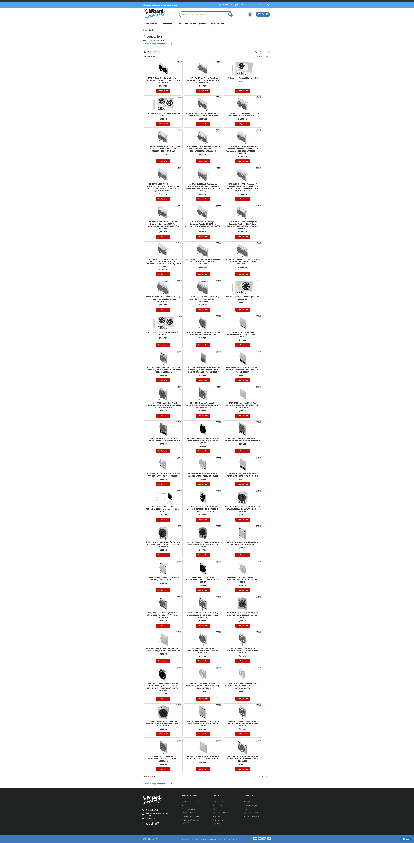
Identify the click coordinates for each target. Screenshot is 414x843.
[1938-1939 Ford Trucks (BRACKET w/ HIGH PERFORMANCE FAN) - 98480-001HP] (242, 568)
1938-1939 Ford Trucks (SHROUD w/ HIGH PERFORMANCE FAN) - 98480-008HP (242, 615)
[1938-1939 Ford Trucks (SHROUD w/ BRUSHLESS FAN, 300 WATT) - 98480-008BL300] (163, 604)
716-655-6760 (152, 810)
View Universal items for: (157, 784)
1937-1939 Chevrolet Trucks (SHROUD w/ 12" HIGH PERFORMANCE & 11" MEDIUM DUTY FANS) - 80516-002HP (203, 509)
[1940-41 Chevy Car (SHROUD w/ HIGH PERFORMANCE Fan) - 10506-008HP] (202, 747)
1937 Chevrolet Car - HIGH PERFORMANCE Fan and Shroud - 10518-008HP (163, 509)
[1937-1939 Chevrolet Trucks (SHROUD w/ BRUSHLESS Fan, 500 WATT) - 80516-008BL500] (163, 533)
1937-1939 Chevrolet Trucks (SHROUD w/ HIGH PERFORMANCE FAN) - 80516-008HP (203, 544)
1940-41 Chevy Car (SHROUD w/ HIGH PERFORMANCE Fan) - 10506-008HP (203, 758)
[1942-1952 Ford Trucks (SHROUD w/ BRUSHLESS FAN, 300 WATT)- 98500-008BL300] (242, 747)
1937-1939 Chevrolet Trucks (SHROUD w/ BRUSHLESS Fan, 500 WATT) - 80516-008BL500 (163, 544)
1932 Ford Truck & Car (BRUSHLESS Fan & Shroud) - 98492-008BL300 (203, 333)
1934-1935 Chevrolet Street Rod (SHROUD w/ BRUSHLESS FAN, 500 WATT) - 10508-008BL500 (202, 405)
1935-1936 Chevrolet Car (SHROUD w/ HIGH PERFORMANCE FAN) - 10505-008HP (203, 440)
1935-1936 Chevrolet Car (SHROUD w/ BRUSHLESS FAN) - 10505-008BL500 (242, 439)
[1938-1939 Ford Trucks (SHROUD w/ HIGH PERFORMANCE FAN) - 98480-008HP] (242, 604)
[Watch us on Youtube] (149, 839)
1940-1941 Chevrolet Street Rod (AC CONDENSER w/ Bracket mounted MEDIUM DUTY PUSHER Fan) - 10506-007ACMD (163, 687)
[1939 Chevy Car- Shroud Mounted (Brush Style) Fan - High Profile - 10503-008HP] (163, 639)
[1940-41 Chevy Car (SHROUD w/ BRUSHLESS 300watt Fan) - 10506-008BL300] (242, 712)
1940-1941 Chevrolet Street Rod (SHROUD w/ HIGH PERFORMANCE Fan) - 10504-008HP (163, 723)
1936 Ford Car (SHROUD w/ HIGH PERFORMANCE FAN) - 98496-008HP (242, 475)
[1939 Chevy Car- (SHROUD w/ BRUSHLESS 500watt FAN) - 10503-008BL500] (242, 639)
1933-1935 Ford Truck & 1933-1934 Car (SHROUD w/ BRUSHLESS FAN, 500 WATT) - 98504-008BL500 (163, 370)
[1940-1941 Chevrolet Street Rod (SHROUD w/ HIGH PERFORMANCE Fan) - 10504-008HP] (163, 712)
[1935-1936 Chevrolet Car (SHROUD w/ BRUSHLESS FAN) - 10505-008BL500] (242, 429)
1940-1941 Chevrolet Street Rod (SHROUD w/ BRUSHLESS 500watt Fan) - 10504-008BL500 (242, 686)
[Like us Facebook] (144, 839)
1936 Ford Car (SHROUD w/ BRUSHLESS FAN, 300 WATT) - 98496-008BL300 (163, 475)
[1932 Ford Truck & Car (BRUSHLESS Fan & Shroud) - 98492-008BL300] (202, 323)
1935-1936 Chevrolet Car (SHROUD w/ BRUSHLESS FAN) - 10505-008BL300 (163, 439)
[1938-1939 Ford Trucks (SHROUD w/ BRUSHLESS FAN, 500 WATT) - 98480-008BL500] (202, 604)
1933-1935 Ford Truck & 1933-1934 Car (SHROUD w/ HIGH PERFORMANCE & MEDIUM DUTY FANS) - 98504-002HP (203, 370)
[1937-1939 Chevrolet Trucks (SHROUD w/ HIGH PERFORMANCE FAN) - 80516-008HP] (202, 533)
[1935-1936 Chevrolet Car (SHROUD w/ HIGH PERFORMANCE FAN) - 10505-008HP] (202, 429)
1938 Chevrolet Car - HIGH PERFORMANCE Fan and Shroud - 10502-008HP (203, 580)
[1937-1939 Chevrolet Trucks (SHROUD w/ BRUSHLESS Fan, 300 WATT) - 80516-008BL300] (242, 498)
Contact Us (150, 819)
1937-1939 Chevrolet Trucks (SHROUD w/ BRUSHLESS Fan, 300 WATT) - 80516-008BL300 (242, 509)
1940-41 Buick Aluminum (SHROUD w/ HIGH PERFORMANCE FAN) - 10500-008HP (203, 723)
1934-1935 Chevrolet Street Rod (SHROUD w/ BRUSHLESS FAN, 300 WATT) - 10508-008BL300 (163, 405)
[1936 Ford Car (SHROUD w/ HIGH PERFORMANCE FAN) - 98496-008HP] (242, 465)
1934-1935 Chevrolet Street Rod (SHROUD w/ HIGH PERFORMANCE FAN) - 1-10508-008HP (242, 405)
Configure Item (163, 309)
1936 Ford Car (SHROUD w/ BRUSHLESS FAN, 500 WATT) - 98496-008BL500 (203, 475)
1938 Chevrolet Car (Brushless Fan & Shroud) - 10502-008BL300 (242, 543)
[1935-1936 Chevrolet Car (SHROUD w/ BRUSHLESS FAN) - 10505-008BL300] (163, 429)
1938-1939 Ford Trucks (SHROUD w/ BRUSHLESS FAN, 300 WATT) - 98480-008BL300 (163, 615)
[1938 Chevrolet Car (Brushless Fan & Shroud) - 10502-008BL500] (163, 568)
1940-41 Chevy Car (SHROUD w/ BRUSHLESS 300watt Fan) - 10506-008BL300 (242, 723)
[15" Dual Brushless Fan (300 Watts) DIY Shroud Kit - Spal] (180, 316)
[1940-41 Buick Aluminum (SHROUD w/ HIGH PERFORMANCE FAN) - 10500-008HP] (202, 712)
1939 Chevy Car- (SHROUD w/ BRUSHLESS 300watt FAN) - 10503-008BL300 (203, 650)
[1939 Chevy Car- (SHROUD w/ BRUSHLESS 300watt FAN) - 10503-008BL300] (202, 639)
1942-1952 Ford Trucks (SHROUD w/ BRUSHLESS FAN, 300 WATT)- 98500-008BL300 (243, 759)
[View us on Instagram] (153, 839)
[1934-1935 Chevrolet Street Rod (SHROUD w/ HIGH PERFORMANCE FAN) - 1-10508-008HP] (242, 394)
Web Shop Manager (230, 839)
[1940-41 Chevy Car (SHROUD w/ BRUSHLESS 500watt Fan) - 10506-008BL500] (163, 747)
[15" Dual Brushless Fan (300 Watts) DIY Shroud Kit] (163, 323)
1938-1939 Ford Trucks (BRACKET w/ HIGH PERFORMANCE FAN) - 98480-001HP (242, 580)
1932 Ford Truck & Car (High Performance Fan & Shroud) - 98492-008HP (242, 334)
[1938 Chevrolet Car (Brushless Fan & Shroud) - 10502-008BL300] (242, 533)
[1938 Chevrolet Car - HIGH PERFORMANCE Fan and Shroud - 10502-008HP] (202, 568)
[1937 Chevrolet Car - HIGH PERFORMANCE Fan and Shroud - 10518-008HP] (163, 498)
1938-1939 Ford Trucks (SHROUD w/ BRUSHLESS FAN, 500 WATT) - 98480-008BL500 (203, 615)
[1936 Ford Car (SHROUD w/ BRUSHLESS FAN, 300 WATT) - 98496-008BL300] (163, 465)
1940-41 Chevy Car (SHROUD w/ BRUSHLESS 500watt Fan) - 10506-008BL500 (163, 759)
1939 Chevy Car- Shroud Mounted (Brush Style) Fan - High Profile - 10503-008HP (163, 649)
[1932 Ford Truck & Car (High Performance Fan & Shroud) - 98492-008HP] (242, 323)
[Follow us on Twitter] (157, 839)
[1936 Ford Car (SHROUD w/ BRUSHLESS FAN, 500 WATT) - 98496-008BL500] (202, 465)
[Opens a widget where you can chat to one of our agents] (406, 839)
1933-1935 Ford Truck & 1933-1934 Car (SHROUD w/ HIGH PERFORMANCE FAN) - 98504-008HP (242, 370)
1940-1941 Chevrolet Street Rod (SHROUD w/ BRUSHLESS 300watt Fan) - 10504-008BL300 (203, 686)
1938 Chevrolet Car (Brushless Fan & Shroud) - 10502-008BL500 (163, 579)
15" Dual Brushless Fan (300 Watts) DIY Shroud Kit (163, 333)
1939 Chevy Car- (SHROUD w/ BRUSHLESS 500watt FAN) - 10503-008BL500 (242, 650)
